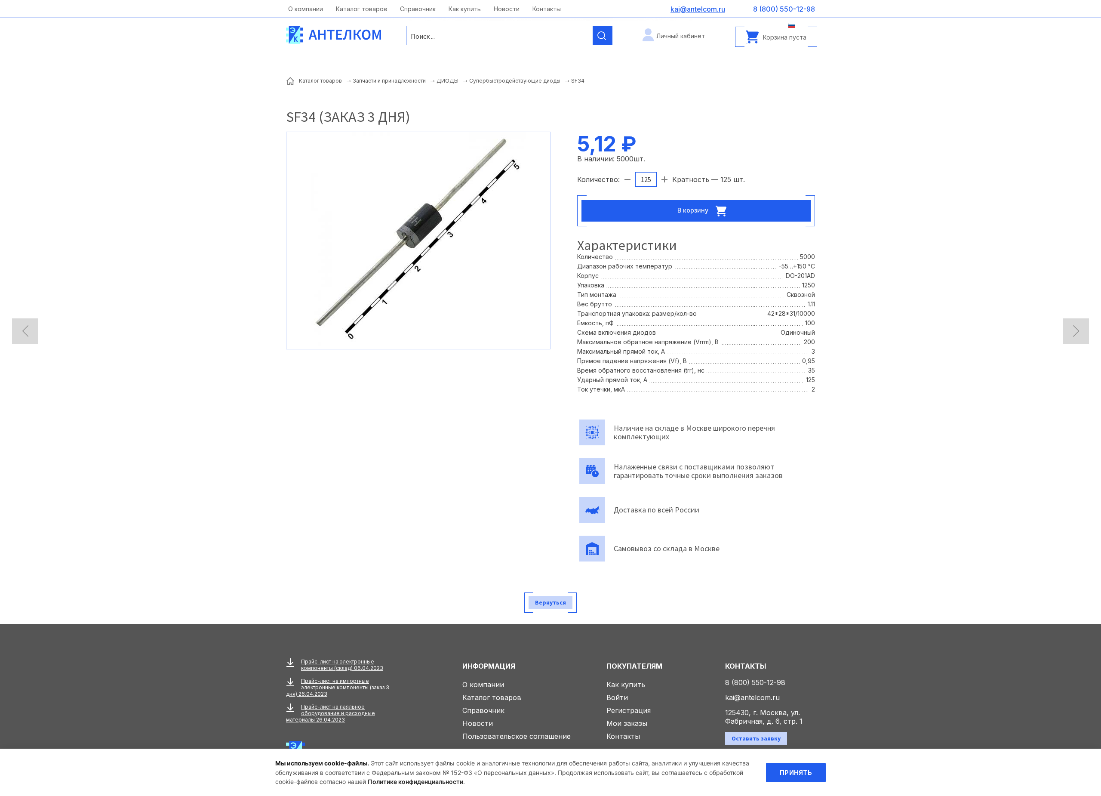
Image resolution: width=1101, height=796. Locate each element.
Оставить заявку (756, 738)
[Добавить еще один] (664, 179)
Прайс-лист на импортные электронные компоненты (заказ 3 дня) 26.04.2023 (337, 687)
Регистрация (628, 710)
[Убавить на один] (627, 179)
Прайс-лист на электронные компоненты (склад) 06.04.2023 (342, 664)
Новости (507, 8)
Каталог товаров (361, 8)
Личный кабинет (680, 36)
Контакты (546, 8)
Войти (617, 697)
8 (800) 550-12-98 (755, 682)
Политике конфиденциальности (415, 781)
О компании (305, 8)
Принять (796, 772)
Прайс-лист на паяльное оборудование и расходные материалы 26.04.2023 (330, 713)
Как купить (465, 8)
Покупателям (634, 666)
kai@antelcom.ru (752, 697)
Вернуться (550, 602)
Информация (488, 666)
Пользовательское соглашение (516, 736)
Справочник (418, 8)
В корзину (693, 209)
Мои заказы (626, 723)
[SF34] (418, 239)
